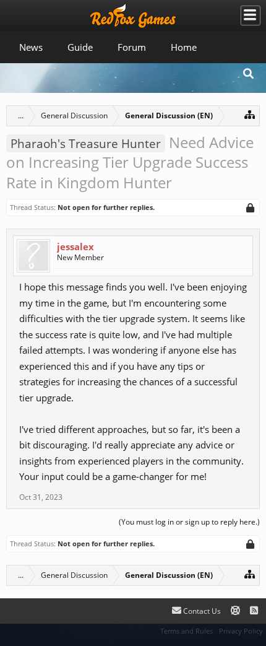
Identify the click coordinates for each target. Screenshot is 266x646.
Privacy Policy (241, 630)
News (31, 47)
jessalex (75, 246)
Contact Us (201, 611)
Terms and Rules (186, 630)
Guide (80, 47)
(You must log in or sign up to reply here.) (189, 522)
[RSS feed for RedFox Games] (254, 611)
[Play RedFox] (133, 15)
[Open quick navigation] (249, 114)
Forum (132, 47)
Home (184, 47)
